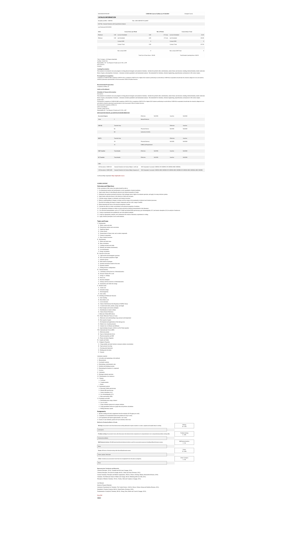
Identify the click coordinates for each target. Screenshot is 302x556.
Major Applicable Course (118, 175)
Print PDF (99, 495)
